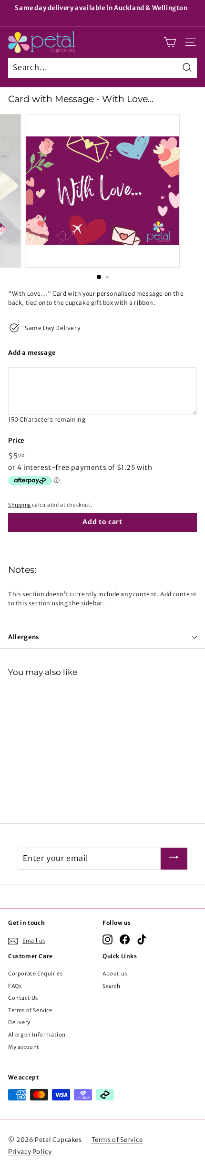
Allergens (23, 637)
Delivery (19, 1022)
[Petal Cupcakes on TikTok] (142, 939)
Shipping (19, 505)
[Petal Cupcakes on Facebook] (125, 939)
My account (24, 1047)
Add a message (32, 353)
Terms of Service (30, 1010)
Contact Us (23, 998)
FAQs (14, 986)
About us (114, 973)
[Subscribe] (174, 859)
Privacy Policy (29, 1152)
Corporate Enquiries (35, 973)
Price (16, 440)
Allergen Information (37, 1034)
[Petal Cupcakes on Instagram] (107, 939)
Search (111, 986)
